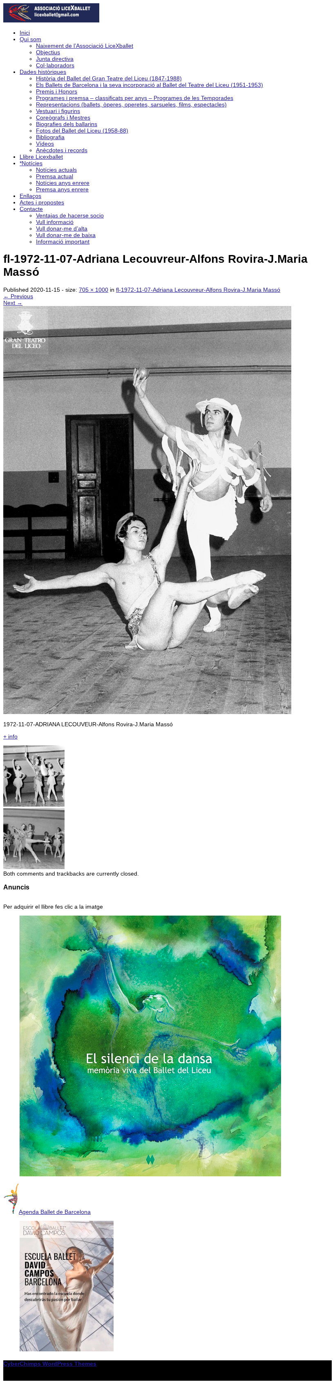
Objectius (48, 52)
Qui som (30, 39)
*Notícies (31, 163)
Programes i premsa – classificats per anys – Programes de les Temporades (134, 98)
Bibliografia (50, 137)
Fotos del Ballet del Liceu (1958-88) (82, 130)
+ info (10, 736)
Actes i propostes (42, 202)
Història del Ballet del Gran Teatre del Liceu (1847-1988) (109, 78)
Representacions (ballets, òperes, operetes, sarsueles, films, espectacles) (131, 104)
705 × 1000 (93, 289)
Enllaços (30, 196)
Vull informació (55, 222)
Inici (25, 32)
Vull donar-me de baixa (66, 235)
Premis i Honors (56, 91)
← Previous (18, 296)
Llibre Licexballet (41, 156)
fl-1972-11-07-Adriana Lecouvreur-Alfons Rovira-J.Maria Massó (198, 289)
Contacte (31, 209)
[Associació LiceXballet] (51, 20)
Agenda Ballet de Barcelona (55, 1212)
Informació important (62, 241)
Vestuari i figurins (58, 111)
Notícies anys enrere (62, 183)
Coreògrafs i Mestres (63, 117)
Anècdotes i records (61, 150)
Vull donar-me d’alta (61, 228)
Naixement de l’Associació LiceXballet (84, 45)
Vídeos (45, 143)
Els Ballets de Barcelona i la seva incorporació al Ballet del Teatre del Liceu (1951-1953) (149, 85)
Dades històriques (43, 72)
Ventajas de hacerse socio (70, 215)
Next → (12, 302)
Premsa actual (54, 176)
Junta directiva (55, 58)
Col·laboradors (55, 65)
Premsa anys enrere (62, 189)
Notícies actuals (56, 169)
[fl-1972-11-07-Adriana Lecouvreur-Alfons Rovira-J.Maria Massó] (147, 712)
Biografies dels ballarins (66, 124)
